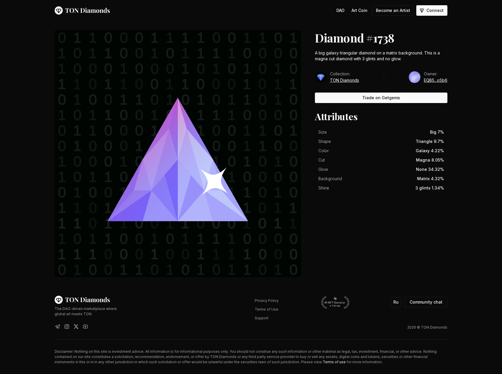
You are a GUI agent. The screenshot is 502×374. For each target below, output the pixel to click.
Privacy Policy (267, 300)
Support (261, 318)
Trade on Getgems (381, 97)
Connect (435, 10)
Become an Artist (393, 10)
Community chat (426, 301)
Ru (396, 301)
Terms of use (334, 362)
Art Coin (359, 10)
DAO (340, 10)
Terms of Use (266, 309)
